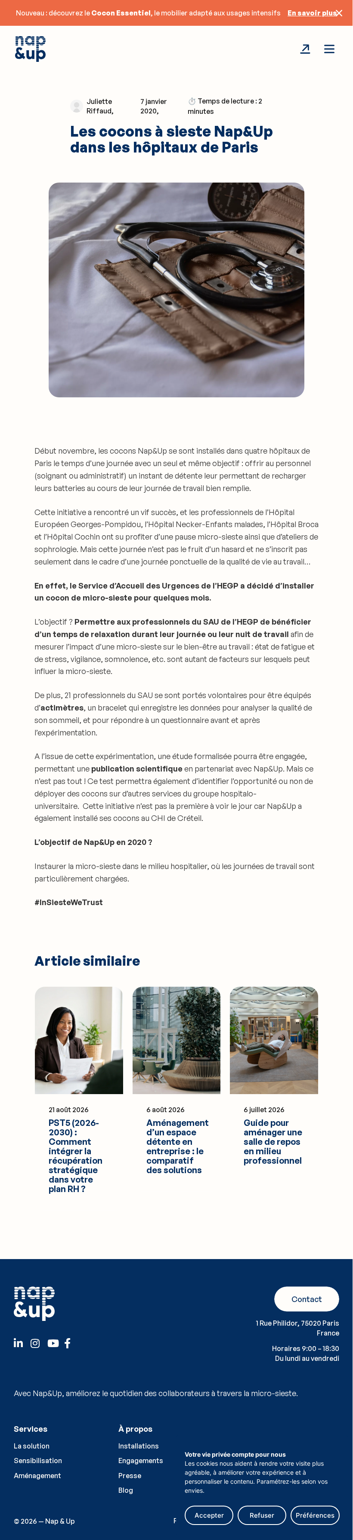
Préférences (315, 1515)
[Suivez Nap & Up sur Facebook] (71, 1343)
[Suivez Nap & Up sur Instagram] (38, 1343)
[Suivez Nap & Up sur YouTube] (54, 1343)
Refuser (262, 1515)
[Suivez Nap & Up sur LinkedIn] (21, 1343)
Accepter (209, 1515)
